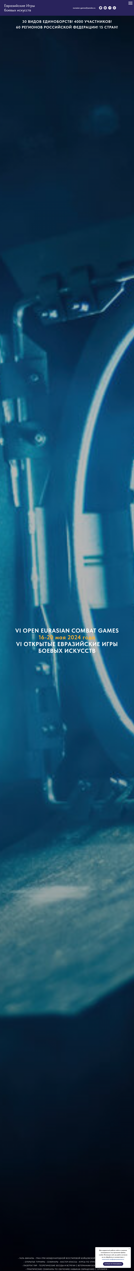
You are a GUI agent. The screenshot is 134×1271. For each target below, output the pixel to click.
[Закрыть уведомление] (129, 1249)
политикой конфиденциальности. (113, 1259)
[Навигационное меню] (130, 3)
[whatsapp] (100, 7)
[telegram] (109, 7)
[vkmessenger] (105, 7)
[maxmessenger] (114, 7)
